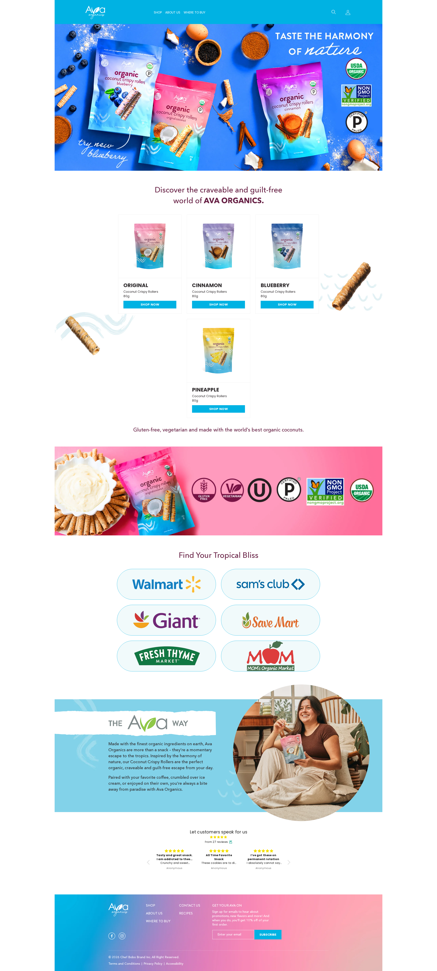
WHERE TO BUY (158, 921)
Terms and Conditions (124, 964)
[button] (334, 12)
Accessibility (174, 964)
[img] (218, 837)
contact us (189, 905)
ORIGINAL (135, 285)
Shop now (150, 304)
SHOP (150, 905)
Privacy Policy (153, 964)
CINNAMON (207, 285)
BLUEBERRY (275, 285)
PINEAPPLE (205, 389)
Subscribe (267, 934)
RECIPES (186, 913)
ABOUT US (154, 913)
